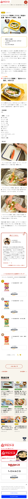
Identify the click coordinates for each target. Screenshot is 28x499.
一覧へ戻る (13, 366)
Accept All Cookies (14, 496)
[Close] (26, 484)
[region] (14, 491)
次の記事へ (23, 371)
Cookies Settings (14, 492)
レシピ (4, 4)
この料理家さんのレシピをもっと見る (16, 265)
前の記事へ (5, 371)
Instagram (5, 262)
